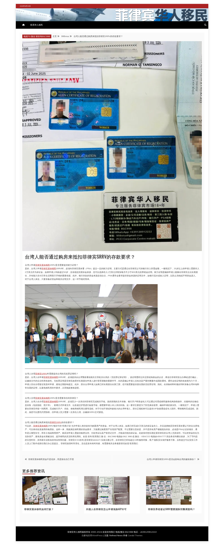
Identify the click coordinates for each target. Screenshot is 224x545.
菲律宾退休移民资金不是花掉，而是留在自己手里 (51, 459)
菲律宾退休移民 (42, 265)
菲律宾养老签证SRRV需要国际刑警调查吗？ (171, 509)
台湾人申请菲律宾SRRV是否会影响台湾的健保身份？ (171, 459)
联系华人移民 (36, 25)
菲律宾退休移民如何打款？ (39, 509)
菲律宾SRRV (41, 373)
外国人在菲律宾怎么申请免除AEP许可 (106, 509)
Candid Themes (135, 535)
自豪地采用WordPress (92, 535)
